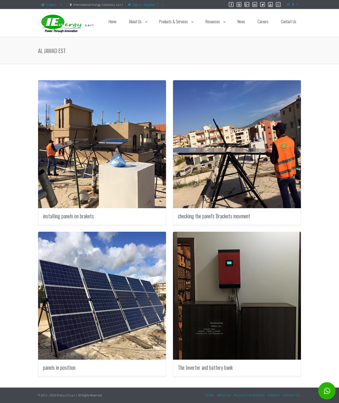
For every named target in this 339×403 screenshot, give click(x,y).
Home (112, 21)
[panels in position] (102, 296)
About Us (136, 21)
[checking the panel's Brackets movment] (237, 144)
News (241, 21)
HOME (210, 395)
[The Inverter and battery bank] (237, 296)
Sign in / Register (144, 5)
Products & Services (174, 21)
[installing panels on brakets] (102, 144)
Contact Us (288, 21)
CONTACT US (291, 395)
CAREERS (274, 395)
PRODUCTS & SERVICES (249, 395)
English (51, 5)
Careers (263, 21)
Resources (213, 21)
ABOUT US (224, 395)
